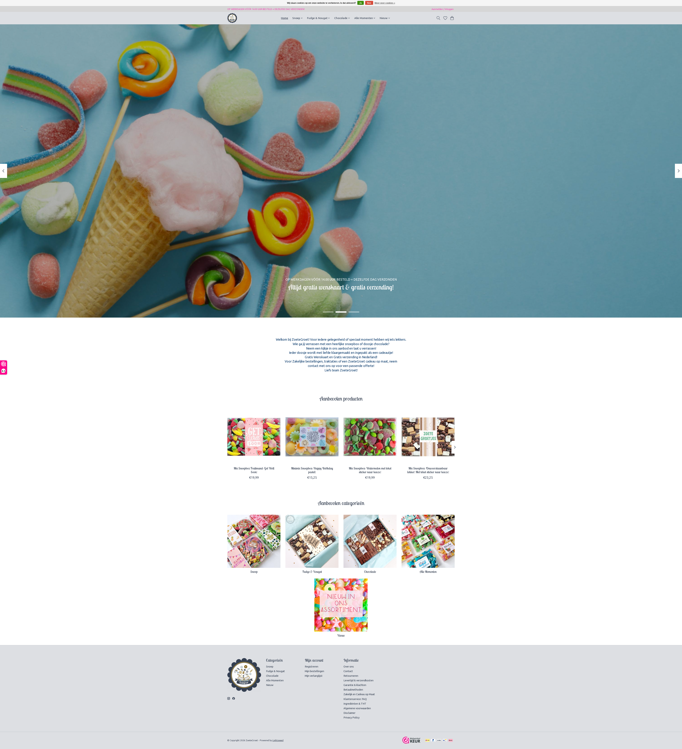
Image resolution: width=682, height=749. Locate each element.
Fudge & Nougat (312, 572)
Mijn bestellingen (314, 671)
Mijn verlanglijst (314, 675)
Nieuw (341, 635)
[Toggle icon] (438, 18)
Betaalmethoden (353, 689)
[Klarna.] (450, 740)
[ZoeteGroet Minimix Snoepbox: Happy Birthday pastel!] (312, 436)
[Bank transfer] (439, 740)
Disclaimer (349, 712)
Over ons (348, 666)
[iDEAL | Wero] (427, 740)
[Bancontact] (445, 740)
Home (284, 18)
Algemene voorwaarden (357, 708)
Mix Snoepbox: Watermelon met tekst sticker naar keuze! (370, 470)
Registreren (311, 666)
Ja (360, 3)
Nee (369, 3)
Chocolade (370, 572)
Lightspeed (277, 740)
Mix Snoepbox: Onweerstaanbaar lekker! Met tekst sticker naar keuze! (428, 470)
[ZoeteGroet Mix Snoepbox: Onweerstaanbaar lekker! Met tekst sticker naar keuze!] (428, 436)
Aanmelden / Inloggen (443, 9)
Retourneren (350, 675)
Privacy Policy (351, 717)
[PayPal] (433, 740)
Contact (348, 671)
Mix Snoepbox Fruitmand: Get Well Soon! (254, 470)
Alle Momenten (428, 572)
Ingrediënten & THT (354, 703)
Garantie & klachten (354, 684)
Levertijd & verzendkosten (358, 680)
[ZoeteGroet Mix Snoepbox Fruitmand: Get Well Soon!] (253, 436)
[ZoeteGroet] (232, 18)
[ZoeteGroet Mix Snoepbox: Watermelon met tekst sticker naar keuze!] (370, 436)
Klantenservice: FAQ (355, 699)
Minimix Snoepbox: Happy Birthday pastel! (312, 470)
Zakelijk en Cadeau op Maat (359, 694)
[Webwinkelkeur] (411, 742)
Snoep (254, 572)
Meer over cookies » (385, 3)
